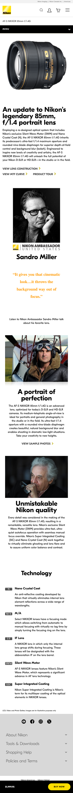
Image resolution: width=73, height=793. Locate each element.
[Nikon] (7, 10)
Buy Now (59, 787)
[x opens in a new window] (49, 721)
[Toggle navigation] (67, 10)
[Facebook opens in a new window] (32, 721)
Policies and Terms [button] (21, 761)
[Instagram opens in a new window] (40, 721)
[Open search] (41, 10)
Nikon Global (43, 780)
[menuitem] (28, 780)
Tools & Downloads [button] (22, 743)
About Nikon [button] (17, 735)
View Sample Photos (36, 443)
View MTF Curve (13, 174)
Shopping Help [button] (19, 752)
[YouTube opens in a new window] (23, 721)
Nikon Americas (28, 780)
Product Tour (43, 174)
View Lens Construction (20, 168)
